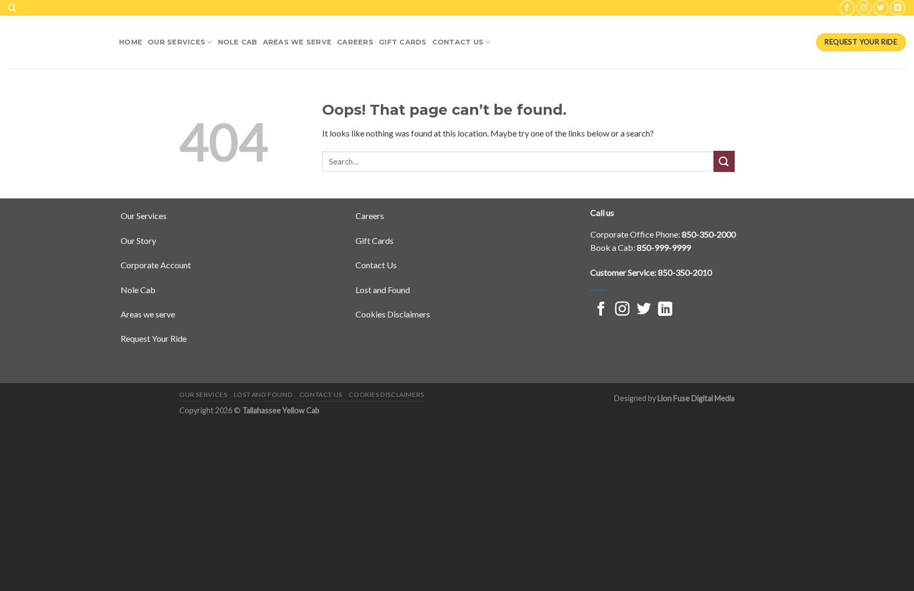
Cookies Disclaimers (392, 314)
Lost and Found (382, 290)
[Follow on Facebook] (847, 7)
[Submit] (724, 161)
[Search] (12, 8)
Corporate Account (156, 265)
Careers (355, 42)
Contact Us (458, 42)
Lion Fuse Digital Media (696, 398)
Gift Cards (403, 42)
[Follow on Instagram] (864, 7)
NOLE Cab (238, 42)
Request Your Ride (154, 338)
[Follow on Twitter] (881, 7)
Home (130, 42)
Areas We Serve (297, 42)
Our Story (138, 240)
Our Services (176, 42)
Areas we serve (148, 314)
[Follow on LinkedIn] (898, 7)
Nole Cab (138, 290)
